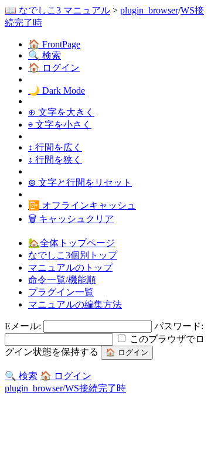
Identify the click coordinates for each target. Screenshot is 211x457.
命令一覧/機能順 (62, 280)
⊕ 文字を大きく (61, 112)
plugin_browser (149, 10)
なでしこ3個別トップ (72, 255)
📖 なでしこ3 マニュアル (57, 10)
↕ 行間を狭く (55, 160)
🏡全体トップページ (71, 243)
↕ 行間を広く (55, 147)
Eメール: (24, 326)
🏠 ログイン (54, 68)
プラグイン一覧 (61, 292)
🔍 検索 (44, 55)
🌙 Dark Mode (56, 91)
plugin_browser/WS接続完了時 (65, 388)
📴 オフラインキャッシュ (82, 205)
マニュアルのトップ (70, 267)
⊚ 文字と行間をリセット (80, 182)
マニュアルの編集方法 (75, 304)
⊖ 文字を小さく (59, 124)
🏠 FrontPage (54, 44)
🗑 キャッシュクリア (71, 219)
